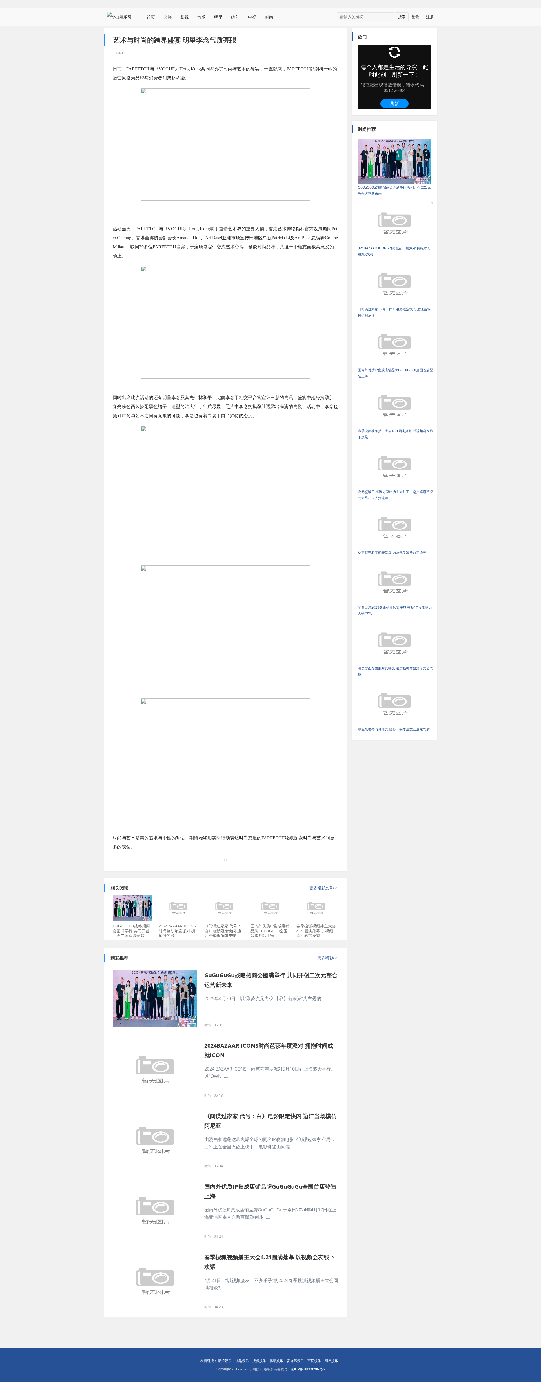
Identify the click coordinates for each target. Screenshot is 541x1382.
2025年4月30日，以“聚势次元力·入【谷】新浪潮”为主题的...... (266, 998)
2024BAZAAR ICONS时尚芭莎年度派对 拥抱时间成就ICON (395, 229)
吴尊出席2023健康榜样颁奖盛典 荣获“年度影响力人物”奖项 (395, 610)
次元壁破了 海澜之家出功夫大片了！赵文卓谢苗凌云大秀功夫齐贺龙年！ (395, 495)
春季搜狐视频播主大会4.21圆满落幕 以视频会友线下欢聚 (316, 931)
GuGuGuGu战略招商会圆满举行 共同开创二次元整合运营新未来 (394, 190)
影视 (184, 17)
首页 (151, 17)
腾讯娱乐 (276, 1361)
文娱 (167, 17)
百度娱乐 (314, 1361)
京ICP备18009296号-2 (308, 1369)
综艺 (235, 17)
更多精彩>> (327, 957)
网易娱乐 (331, 1361)
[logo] (121, 16)
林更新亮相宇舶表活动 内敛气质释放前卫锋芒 (392, 553)
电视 (252, 17)
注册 (430, 16)
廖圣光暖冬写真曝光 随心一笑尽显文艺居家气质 (394, 729)
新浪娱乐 (225, 1361)
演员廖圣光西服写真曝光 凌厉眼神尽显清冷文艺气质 (395, 671)
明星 (218, 17)
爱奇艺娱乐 (295, 1361)
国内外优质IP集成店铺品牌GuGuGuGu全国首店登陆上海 (269, 931)
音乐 (201, 17)
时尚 (269, 17)
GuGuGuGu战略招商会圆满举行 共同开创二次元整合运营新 (131, 931)
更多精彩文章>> (323, 887)
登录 (415, 16)
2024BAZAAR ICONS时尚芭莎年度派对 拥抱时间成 (177, 931)
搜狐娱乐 (259, 1361)
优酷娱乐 (242, 1361)
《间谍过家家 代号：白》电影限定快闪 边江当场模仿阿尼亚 (223, 931)
